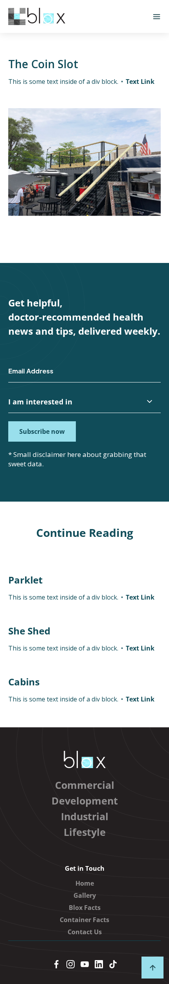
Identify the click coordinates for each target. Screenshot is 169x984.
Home (84, 883)
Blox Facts (85, 907)
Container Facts (84, 919)
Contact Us (85, 932)
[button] (156, 17)
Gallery (84, 895)
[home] (36, 16)
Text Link (140, 81)
